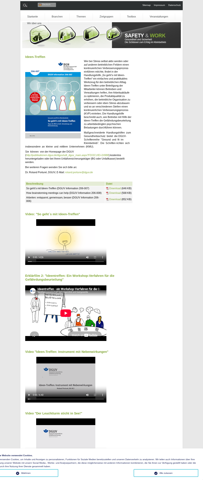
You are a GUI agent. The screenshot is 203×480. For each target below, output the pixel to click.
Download (115, 188)
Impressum (159, 5)
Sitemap (146, 5)
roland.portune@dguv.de (79, 172)
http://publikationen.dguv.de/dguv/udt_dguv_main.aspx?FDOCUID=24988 (67, 155)
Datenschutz (174, 5)
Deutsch (46, 4)
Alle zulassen (166, 473)
